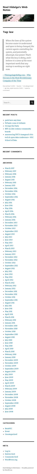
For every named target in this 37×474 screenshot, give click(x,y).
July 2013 (8, 237)
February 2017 (10, 171)
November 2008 (11, 397)
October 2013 (10, 228)
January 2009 (10, 392)
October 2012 (10, 263)
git (5, 88)
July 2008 (9, 409)
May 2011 (8, 311)
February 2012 (10, 286)
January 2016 (10, 177)
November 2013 (11, 225)
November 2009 (11, 363)
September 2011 (11, 300)
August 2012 (10, 268)
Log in (7, 451)
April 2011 (9, 314)
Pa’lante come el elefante (15, 123)
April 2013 (9, 246)
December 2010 (11, 326)
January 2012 (10, 288)
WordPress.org (11, 460)
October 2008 (10, 400)
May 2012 (8, 277)
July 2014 (8, 203)
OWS (21, 88)
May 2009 (9, 380)
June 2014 (9, 205)
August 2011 (9, 303)
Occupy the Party (12, 126)
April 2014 (9, 211)
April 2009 (9, 383)
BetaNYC (8, 428)
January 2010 (10, 357)
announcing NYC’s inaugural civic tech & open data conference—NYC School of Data (19, 137)
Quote (19, 86)
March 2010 (9, 351)
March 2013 (9, 248)
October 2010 (10, 331)
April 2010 (9, 349)
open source (14, 88)
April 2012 (9, 280)
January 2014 (10, 220)
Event (7, 431)
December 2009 (11, 360)
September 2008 (11, 403)
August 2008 (10, 406)
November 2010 (11, 329)
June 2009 (9, 377)
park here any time (13, 120)
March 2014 (9, 214)
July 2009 (9, 374)
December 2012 (11, 257)
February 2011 (10, 320)
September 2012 (11, 266)
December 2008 (11, 394)
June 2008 (9, 412)
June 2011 (8, 309)
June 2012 (9, 274)
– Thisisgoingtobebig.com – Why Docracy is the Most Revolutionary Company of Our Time (17, 78)
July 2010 (8, 340)
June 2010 (9, 343)
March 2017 (9, 168)
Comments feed (11, 457)
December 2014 (11, 188)
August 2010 (10, 337)
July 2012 (8, 271)
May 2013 (8, 243)
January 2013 (10, 254)
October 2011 (10, 297)
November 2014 (11, 191)
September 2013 (11, 231)
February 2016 (10, 174)
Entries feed (10, 454)
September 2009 (11, 369)
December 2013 (11, 223)
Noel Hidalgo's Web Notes (11, 468)
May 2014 (8, 208)
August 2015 (10, 180)
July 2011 (8, 306)
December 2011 (11, 291)
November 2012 (11, 260)
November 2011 (11, 294)
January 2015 (10, 185)
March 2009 (10, 386)
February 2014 (10, 217)
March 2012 (9, 283)
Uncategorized (28, 86)
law (8, 88)
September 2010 (11, 334)
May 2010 (9, 346)
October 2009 (10, 366)
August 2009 (10, 372)
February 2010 (10, 354)
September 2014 (11, 197)
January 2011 (10, 323)
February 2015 (10, 183)
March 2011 (9, 317)
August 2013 (10, 234)
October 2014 (10, 194)
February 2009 (11, 389)
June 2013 (9, 240)
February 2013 (10, 251)
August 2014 (10, 200)
